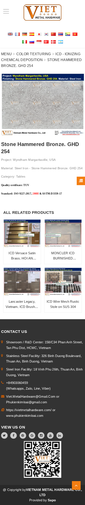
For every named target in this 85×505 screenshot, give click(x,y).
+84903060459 (17, 383)
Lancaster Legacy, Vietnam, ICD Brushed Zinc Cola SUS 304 (22, 307)
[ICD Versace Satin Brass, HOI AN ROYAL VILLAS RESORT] (22, 233)
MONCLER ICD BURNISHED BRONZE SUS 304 (63, 258)
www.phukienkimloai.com (25, 415)
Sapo (52, 500)
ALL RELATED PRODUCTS (28, 212)
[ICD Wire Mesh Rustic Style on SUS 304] (63, 282)
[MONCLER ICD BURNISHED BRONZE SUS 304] (63, 233)
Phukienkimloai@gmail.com (26, 402)
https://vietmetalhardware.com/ (29, 410)
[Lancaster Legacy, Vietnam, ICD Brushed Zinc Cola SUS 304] (22, 282)
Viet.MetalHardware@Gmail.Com (31, 396)
